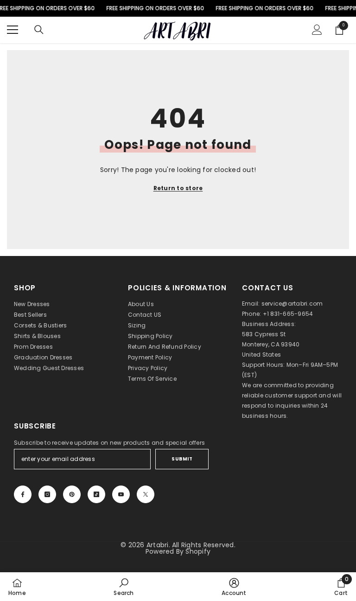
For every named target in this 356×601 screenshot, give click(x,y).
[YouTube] (121, 494)
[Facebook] (23, 494)
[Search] (38, 29)
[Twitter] (145, 494)
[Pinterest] (72, 494)
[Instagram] (47, 494)
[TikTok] (96, 494)
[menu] (12, 29)
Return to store (178, 188)
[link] (123, 586)
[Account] (317, 30)
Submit (182, 458)
